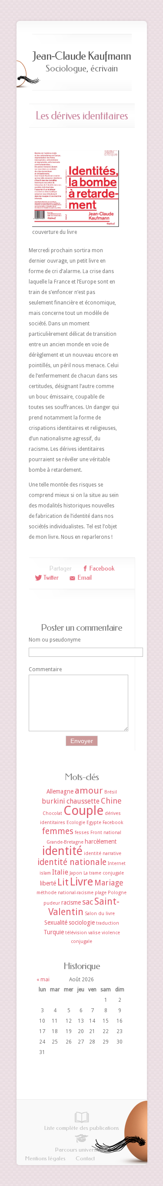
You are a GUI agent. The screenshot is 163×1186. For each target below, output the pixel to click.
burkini (53, 801)
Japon (76, 873)
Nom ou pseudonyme (54, 640)
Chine (111, 800)
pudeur (51, 903)
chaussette (83, 801)
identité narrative (102, 853)
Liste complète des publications (81, 1128)
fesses (82, 832)
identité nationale (71, 862)
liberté (48, 883)
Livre (81, 881)
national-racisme (75, 892)
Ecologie (76, 822)
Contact (85, 1158)
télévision (76, 933)
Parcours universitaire (81, 1149)
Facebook (113, 822)
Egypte (93, 822)
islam (45, 873)
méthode (47, 892)
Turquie (53, 932)
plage (100, 892)
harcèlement (100, 841)
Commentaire (45, 669)
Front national (105, 832)
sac (87, 901)
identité (62, 851)
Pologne (117, 892)
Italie (60, 872)
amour (89, 790)
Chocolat (52, 813)
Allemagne (60, 791)
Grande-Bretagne (65, 842)
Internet (117, 863)
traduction (107, 923)
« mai (43, 980)
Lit (63, 882)
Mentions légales (45, 1158)
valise (94, 933)
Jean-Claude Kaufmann (82, 56)
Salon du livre (100, 913)
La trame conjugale (103, 873)
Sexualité (55, 922)
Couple (83, 810)
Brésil (110, 792)
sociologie (82, 922)
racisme (71, 902)
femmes (57, 831)
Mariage (108, 882)
